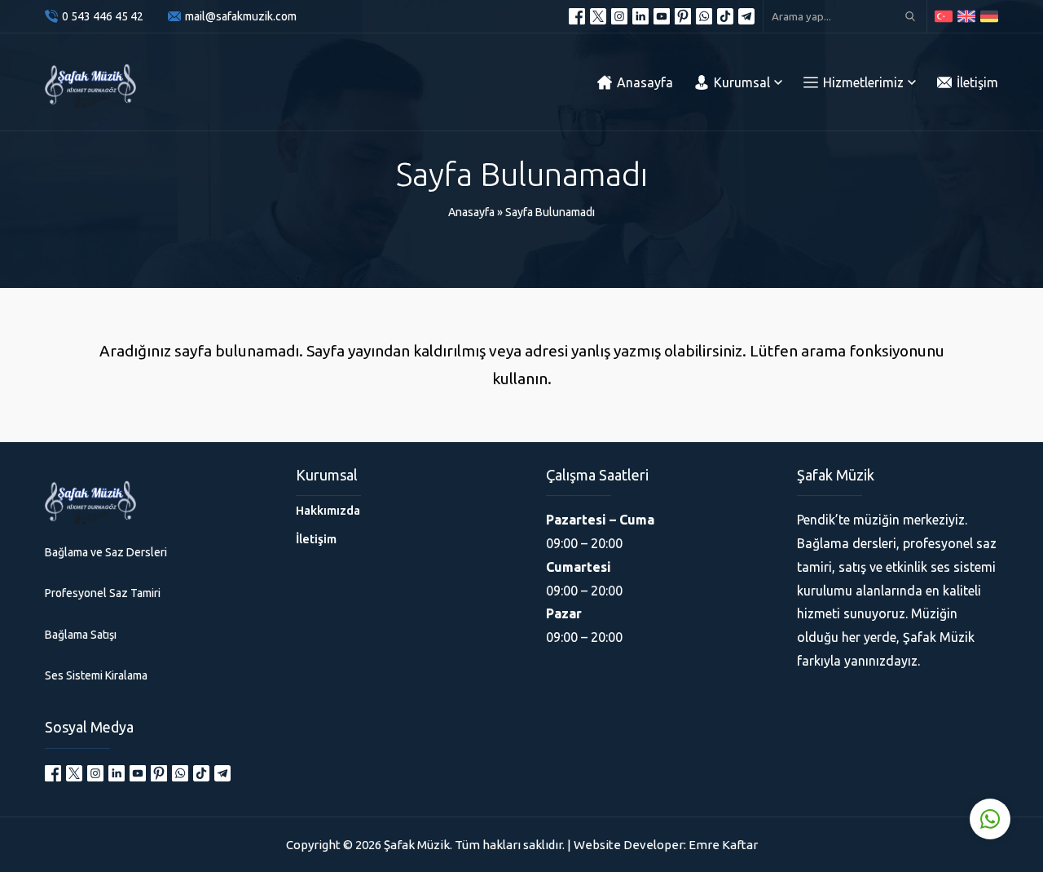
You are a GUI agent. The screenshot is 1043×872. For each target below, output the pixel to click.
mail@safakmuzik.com (241, 16)
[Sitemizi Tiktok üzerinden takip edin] (725, 16)
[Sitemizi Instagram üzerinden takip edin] (619, 16)
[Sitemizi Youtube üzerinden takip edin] (662, 16)
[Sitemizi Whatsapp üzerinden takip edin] (704, 16)
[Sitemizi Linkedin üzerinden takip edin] (640, 16)
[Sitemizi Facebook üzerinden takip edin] (577, 16)
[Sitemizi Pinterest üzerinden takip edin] (683, 16)
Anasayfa (471, 212)
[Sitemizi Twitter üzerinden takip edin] (598, 16)
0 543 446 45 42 (102, 16)
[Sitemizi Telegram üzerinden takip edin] (746, 16)
